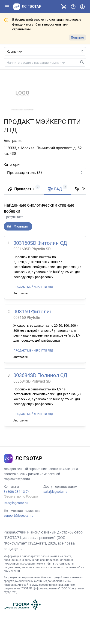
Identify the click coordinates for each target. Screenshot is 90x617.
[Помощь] (73, 7)
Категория (12, 164)
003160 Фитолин (33, 311)
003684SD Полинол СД (40, 375)
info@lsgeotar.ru (16, 503)
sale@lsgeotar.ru (55, 491)
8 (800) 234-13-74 (17, 491)
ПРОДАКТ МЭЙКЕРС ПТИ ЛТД (33, 286)
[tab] (24, 189)
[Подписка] (64, 7)
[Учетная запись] (82, 7)
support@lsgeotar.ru (18, 515)
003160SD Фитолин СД (40, 243)
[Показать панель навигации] (7, 6)
